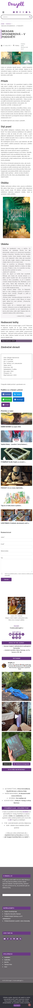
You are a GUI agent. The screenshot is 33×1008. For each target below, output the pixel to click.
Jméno (2, 537)
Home (2, 24)
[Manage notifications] (29, 1004)
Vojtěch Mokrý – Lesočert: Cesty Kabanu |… (14, 444)
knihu (11, 816)
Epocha (6, 962)
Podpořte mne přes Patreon (12, 914)
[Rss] (29, 12)
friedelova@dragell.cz (16, 628)
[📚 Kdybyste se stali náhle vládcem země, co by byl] (16, 746)
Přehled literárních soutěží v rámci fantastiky (17, 921)
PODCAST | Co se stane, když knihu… (12, 488)
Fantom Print (8, 964)
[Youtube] (13, 12)
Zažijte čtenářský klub (10, 911)
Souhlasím (17, 1005)
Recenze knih (24, 47)
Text (2, 557)
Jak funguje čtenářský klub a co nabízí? (16, 837)
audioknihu (19, 816)
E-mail (2, 544)
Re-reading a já (21, 798)
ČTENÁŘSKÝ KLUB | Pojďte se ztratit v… (13, 462)
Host (5, 967)
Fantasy (8, 24)
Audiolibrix (7, 957)
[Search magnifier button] (30, 17)
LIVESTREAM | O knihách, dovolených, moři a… (15, 523)
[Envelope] (26, 12)
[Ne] (31, 1002)
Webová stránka (4, 550)
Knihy (22, 45)
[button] (3, 12)
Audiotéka (7, 960)
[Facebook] (17, 12)
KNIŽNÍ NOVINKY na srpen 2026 (11, 427)
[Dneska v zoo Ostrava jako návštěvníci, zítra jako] (16, 686)
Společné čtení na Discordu (13, 835)
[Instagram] (20, 12)
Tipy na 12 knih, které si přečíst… (11, 505)
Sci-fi (22, 49)
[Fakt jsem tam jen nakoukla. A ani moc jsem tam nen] (16, 716)
